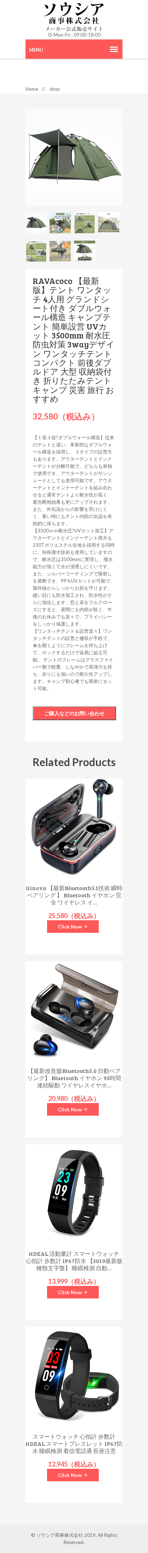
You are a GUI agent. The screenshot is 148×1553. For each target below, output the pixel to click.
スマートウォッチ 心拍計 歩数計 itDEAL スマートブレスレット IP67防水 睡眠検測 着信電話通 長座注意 (74, 1443)
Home (32, 89)
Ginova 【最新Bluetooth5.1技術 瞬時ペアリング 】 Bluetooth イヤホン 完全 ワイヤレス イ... (74, 895)
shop (55, 89)
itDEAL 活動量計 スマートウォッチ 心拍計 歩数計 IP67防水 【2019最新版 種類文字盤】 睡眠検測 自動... (74, 1261)
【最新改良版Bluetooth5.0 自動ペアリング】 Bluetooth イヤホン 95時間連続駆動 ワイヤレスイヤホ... (74, 1078)
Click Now (70, 926)
